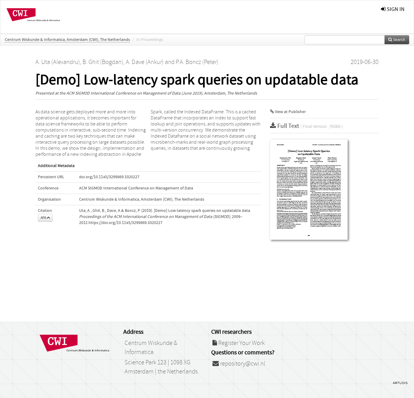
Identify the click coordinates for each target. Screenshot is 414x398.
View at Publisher (290, 111)
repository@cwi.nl (242, 363)
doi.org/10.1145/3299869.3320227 (109, 177)
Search (398, 39)
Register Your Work (241, 343)
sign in (395, 9)
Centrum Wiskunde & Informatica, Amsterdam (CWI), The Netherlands (67, 39)
